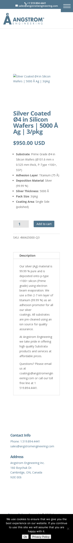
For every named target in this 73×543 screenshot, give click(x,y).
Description (27, 255)
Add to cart (44, 224)
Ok (25, 536)
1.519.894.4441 (30, 441)
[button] (67, 6)
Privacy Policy (40, 536)
